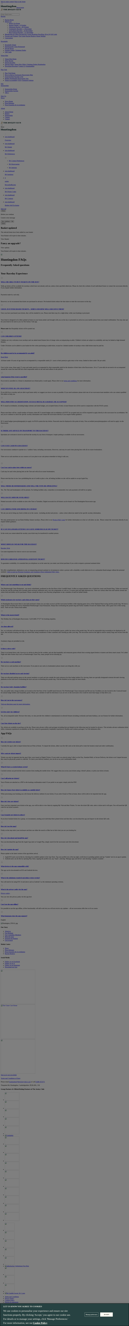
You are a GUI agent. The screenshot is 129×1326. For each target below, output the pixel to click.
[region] (64, 1314)
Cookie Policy (40, 1323)
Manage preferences (91, 1314)
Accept (106, 1314)
